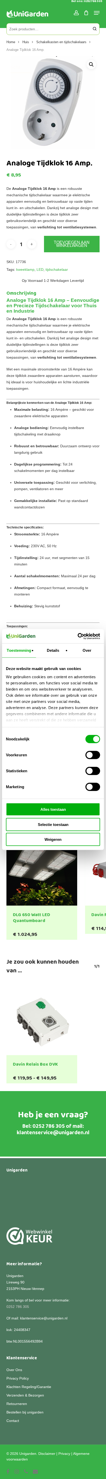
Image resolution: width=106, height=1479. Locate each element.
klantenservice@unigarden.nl (53, 1132)
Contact (12, 1421)
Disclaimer (46, 1454)
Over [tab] (87, 650)
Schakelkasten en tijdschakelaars (61, 42)
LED (40, 269)
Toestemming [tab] (19, 650)
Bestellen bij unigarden (24, 1412)
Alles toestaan (53, 809)
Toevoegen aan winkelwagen (72, 244)
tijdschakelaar (57, 269)
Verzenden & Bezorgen (25, 1395)
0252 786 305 (48, 1126)
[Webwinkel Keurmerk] (29, 1239)
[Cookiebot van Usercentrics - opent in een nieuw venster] (77, 636)
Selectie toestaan (53, 824)
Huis (25, 42)
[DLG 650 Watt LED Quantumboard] (41, 870)
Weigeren (53, 839)
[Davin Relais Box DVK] (41, 1019)
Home (10, 42)
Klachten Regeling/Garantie (28, 1387)
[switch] (92, 755)
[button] (91, 64)
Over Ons (14, 1370)
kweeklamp (25, 269)
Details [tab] (53, 650)
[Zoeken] (94, 29)
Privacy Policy (17, 1378)
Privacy (64, 1454)
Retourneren (16, 1404)
